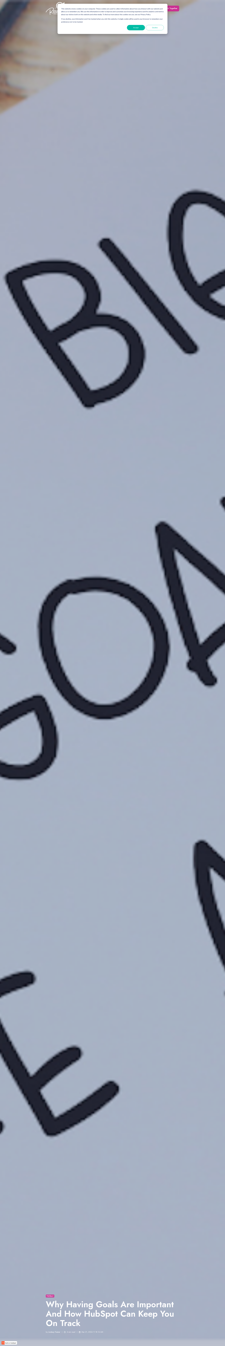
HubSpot (50, 1296)
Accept (136, 28)
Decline (155, 28)
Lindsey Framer (54, 1332)
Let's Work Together (168, 8)
